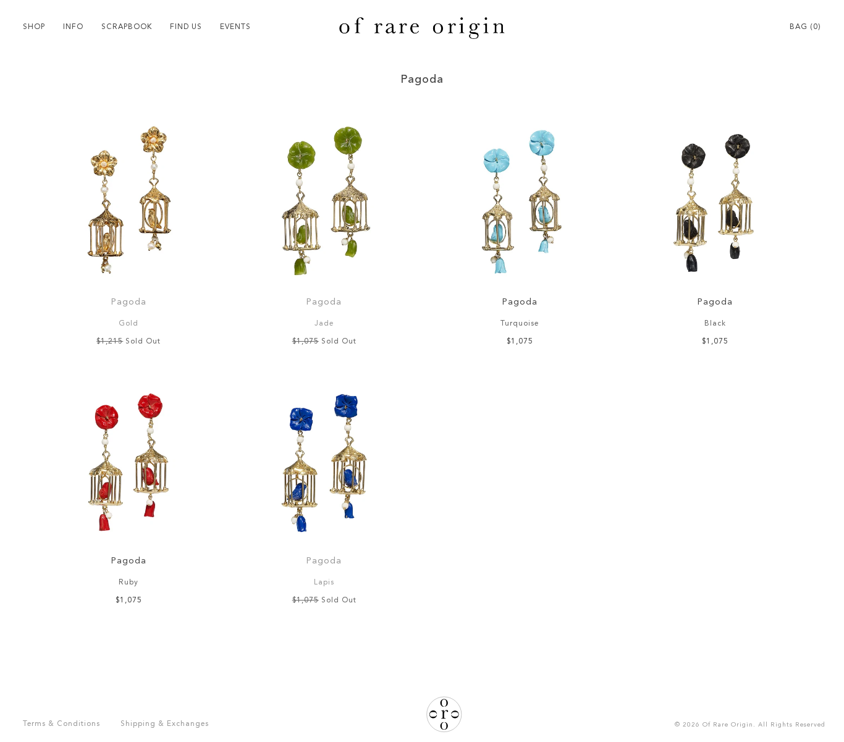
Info (73, 27)
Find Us (186, 27)
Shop (34, 27)
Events (235, 27)
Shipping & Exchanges (164, 724)
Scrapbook (126, 27)
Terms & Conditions (61, 724)
